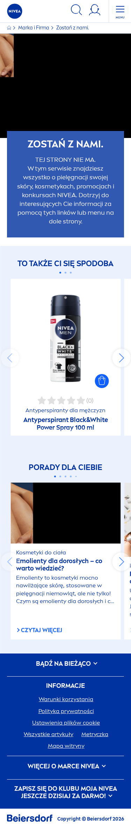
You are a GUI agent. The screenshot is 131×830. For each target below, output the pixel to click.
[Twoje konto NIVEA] (94, 11)
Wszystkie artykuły (48, 734)
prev (10, 358)
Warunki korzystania (66, 699)
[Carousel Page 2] (65, 273)
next (121, 358)
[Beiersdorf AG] (29, 819)
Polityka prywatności (66, 711)
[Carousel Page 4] (71, 476)
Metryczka (94, 734)
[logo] (14, 11)
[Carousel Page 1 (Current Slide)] (60, 273)
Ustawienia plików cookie (66, 722)
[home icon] (9, 28)
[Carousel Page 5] (76, 476)
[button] (102, 381)
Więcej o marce (63, 766)
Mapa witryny (66, 745)
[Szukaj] (76, 11)
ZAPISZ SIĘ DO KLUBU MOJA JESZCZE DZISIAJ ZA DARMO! (65, 792)
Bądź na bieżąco (64, 664)
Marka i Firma (34, 28)
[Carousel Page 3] (71, 273)
